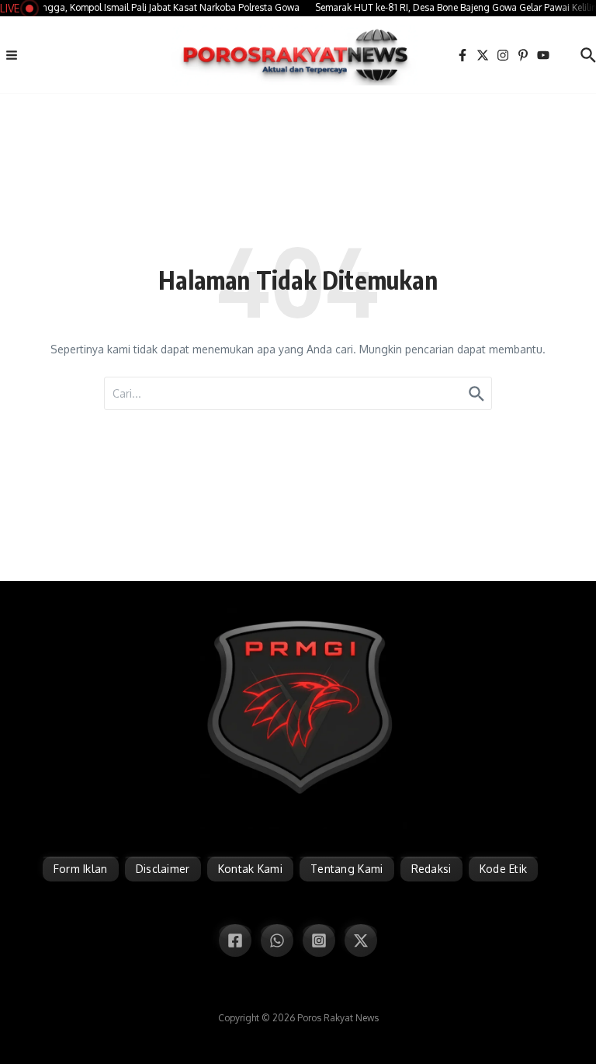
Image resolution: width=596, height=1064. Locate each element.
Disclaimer (163, 868)
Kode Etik (504, 868)
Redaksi (431, 868)
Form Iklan (81, 868)
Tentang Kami (346, 868)
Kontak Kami (250, 868)
